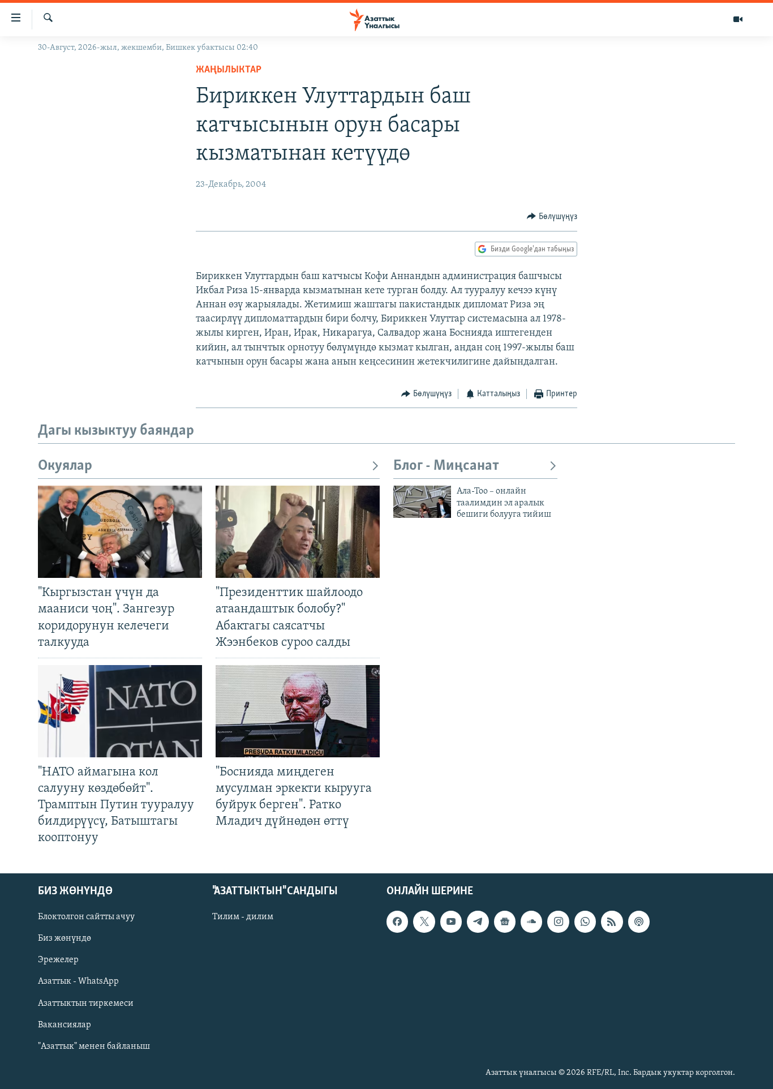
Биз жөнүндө (64, 938)
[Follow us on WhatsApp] (585, 921)
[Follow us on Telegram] (477, 921)
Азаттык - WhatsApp (78, 981)
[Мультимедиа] (738, 19)
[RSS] (611, 921)
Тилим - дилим (242, 916)
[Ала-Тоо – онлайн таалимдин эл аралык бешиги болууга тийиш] (422, 502)
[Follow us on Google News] (505, 921)
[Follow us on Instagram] (558, 921)
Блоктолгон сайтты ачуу (86, 916)
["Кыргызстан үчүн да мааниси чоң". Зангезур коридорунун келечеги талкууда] (120, 532)
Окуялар (65, 466)
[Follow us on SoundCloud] (531, 921)
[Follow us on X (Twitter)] (424, 921)
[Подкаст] (639, 921)
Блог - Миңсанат (446, 466)
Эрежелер (58, 959)
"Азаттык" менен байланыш (94, 1046)
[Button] (552, 216)
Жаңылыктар (228, 70)
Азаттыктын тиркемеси (86, 1002)
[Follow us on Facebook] (397, 921)
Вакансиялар (64, 1024)
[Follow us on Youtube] (451, 921)
